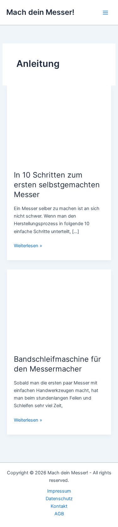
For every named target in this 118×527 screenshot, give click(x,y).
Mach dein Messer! (40, 12)
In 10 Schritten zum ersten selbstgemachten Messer (57, 184)
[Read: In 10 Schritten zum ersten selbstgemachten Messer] (59, 124)
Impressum (59, 491)
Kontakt (59, 506)
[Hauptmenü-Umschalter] (105, 12)
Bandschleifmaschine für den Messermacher (57, 363)
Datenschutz (59, 498)
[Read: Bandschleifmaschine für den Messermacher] (59, 308)
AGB (59, 514)
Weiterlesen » (28, 246)
